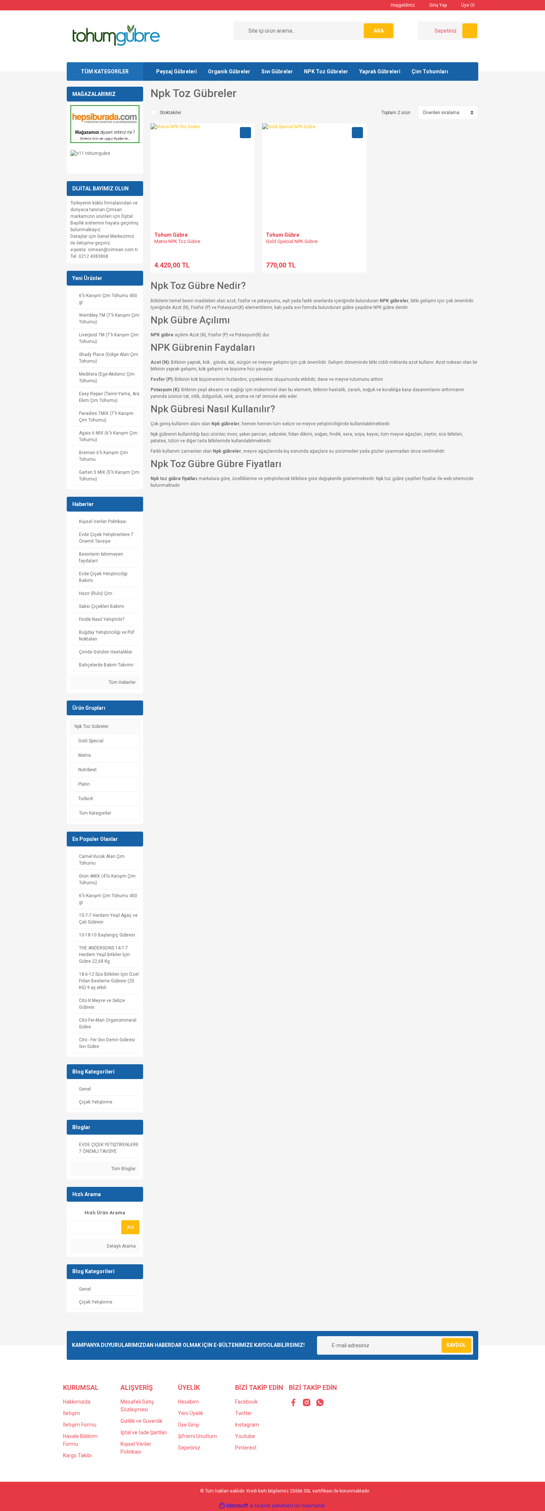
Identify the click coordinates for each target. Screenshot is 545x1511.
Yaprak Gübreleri (379, 71)
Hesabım (188, 1402)
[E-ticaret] (271, 1505)
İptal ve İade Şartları (143, 1432)
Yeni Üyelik (190, 1413)
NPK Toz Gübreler (326, 71)
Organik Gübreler (229, 71)
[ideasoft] (233, 1505)
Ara (130, 1227)
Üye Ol (467, 5)
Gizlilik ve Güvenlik (141, 1421)
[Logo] (115, 36)
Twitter (243, 1413)
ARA (379, 31)
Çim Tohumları (430, 71)
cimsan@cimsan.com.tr (113, 249)
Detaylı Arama (121, 1246)
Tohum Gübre (171, 235)
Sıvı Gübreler (277, 71)
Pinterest (246, 1448)
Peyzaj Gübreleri (176, 71)
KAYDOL (456, 1345)
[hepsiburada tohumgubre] (104, 123)
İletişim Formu (79, 1425)
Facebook (246, 1402)
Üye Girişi (188, 1425)
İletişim (71, 1413)
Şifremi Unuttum (197, 1436)
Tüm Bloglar (123, 1168)
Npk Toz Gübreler (92, 726)
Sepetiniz (189, 1448)
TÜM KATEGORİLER (105, 71)
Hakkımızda (76, 1402)
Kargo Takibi (77, 1455)
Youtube (245, 1436)
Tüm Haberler (122, 682)
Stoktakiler (170, 112)
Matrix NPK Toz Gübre (177, 241)
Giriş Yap (437, 5)
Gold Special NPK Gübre (291, 241)
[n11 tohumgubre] (90, 153)
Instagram (247, 1425)
